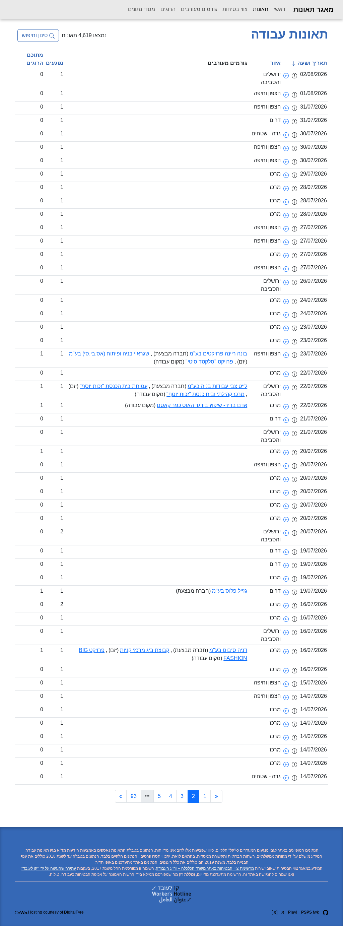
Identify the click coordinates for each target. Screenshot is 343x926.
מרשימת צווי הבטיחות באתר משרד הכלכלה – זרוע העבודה (205, 868)
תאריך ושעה (311, 63)
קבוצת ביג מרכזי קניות (144, 650)
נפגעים (54, 63)
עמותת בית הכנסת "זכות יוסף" (113, 386)
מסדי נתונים (141, 9)
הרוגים (168, 9)
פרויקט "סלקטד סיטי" (209, 362)
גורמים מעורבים (199, 9)
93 (134, 796)
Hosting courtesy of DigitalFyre (56, 912)
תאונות (259, 9)
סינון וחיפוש (35, 35)
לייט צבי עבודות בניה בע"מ (217, 386)
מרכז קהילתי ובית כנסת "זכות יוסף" (205, 394)
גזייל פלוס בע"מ (229, 591)
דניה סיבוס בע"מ (228, 650)
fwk (310, 912)
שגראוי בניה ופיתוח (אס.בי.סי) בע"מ (109, 353)
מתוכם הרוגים (34, 59)
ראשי (279, 9)
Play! (292, 912)
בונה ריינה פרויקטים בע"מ (218, 353)
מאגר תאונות (313, 9)
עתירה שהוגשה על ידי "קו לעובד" (48, 868)
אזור (275, 63)
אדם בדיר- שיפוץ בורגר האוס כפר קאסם (202, 405)
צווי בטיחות (235, 9)
